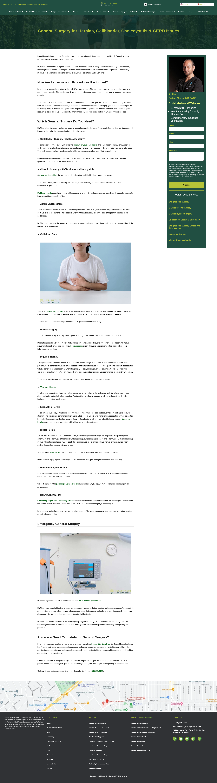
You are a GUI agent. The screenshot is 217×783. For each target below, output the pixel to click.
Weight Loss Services (59, 12)
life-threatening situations (90, 601)
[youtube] (188, 739)
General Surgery (119, 12)
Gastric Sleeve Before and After (143, 732)
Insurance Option (177, 234)
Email (171, 133)
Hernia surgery (76, 346)
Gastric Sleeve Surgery (180, 208)
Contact (181, 12)
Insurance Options (54, 741)
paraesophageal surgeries (67, 484)
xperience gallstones (54, 311)
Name (171, 125)
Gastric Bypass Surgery (180, 214)
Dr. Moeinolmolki (44, 193)
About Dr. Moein (15, 12)
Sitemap (50, 759)
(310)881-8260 (97, 671)
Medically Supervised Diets (99, 764)
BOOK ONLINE (202, 12)
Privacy (49, 768)
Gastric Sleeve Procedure (36, 12)
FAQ (48, 750)
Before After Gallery (54, 728)
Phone (172, 142)
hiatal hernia (55, 452)
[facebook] (201, 739)
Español (202, 4)
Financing (50, 737)
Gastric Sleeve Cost (138, 737)
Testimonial (51, 746)
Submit (186, 185)
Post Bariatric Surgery (97, 759)
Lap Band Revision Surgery (99, 755)
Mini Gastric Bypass (96, 737)
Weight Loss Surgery (179, 202)
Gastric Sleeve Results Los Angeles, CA (146, 728)
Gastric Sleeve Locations (140, 750)
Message (173, 150)
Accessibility (52, 764)
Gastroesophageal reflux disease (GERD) (55, 501)
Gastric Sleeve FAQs (138, 741)
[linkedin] (182, 739)
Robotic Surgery (95, 768)
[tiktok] (176, 739)
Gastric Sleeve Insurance (140, 746)
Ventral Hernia (48, 387)
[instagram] (194, 739)
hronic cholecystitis (47, 175)
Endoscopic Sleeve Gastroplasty (184, 220)
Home (49, 723)
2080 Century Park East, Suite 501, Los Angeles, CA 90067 (25, 4)
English (185, 4)
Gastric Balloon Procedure (99, 728)
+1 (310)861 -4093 (154, 4)
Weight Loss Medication (180, 240)
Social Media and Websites (184, 103)
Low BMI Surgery (95, 750)
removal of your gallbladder (85, 145)
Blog (190, 12)
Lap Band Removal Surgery (99, 746)
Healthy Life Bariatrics (100, 644)
